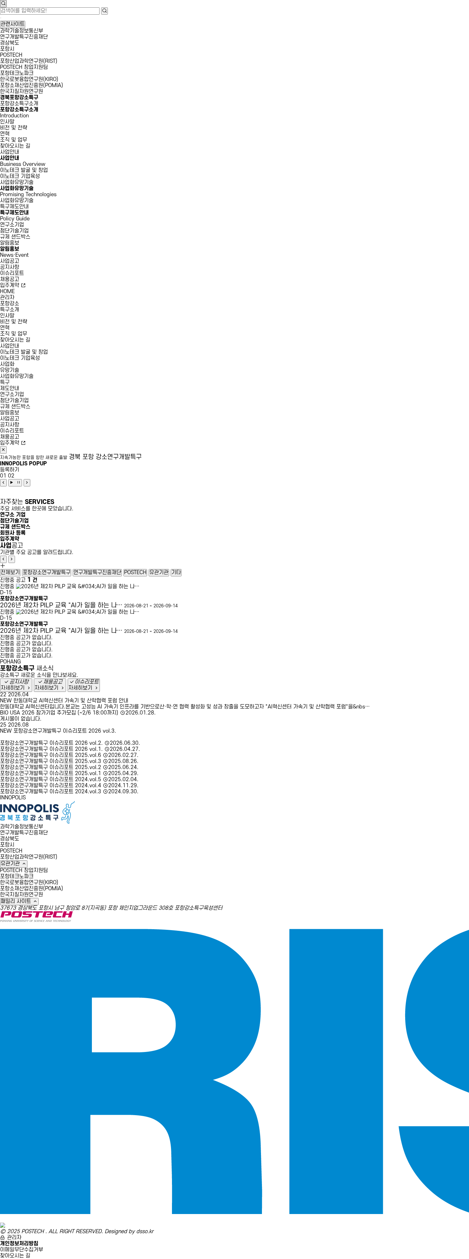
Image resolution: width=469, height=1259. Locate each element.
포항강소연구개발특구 (47, 572)
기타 (176, 572)
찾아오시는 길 (15, 1256)
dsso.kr (144, 1231)
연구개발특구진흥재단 (24, 37)
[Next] (27, 482)
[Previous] (3, 482)
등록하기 (9, 470)
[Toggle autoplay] (15, 482)
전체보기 (10, 572)
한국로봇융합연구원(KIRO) (29, 79)
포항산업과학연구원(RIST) (28, 61)
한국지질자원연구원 (21, 91)
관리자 (7, 297)
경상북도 (9, 43)
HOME (7, 291)
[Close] (3, 450)
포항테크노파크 (17, 73)
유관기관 (158, 572)
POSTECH (11, 55)
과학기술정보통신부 (21, 31)
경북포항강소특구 (19, 97)
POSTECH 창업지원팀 (24, 67)
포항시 (7, 49)
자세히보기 (13, 688)
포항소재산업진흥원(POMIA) (31, 85)
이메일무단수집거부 (21, 1250)
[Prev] (3, 559)
